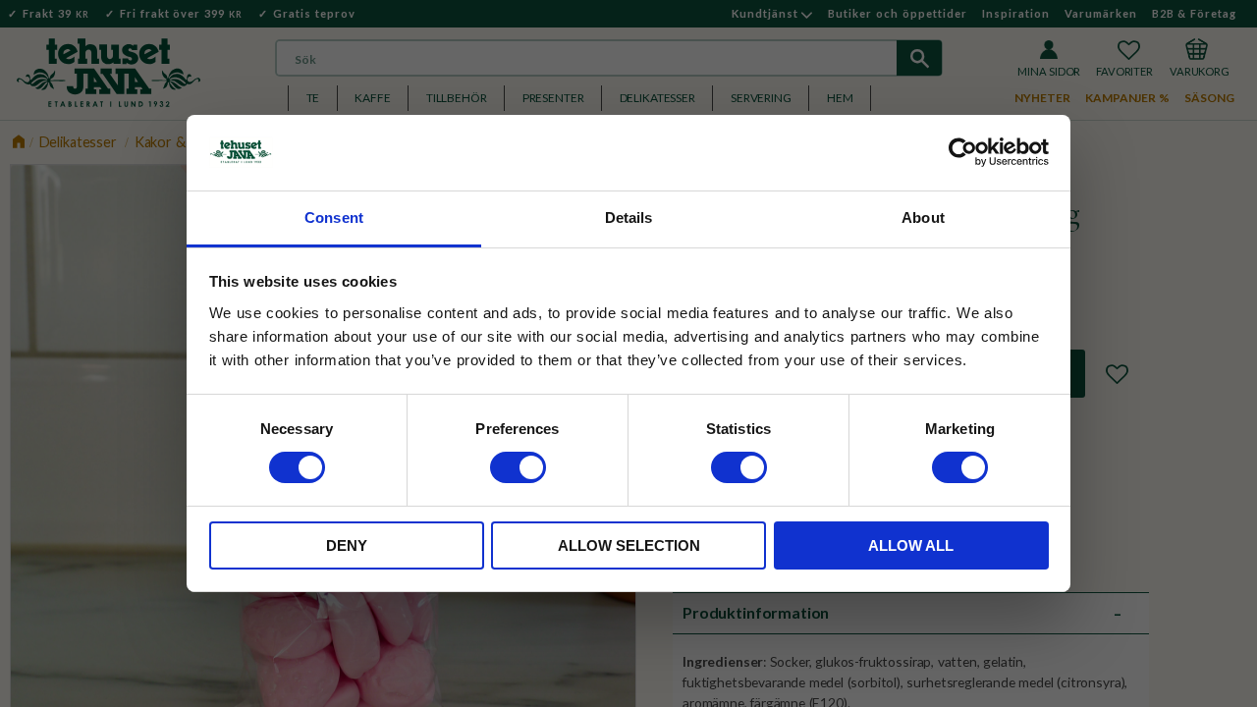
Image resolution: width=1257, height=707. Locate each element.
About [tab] (923, 217)
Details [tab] (629, 217)
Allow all (911, 545)
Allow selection (629, 545)
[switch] (518, 467)
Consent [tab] (333, 217)
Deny (346, 545)
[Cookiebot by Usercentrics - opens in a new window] (963, 152)
